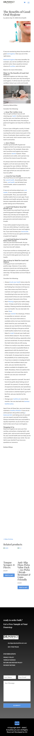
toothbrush (16, 399)
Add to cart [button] (9, 575)
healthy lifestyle (15, 410)
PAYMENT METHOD (9, 665)
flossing (10, 301)
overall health (10, 180)
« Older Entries (8, 539)
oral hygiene (11, 54)
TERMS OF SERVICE (9, 660)
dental (14, 153)
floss (10, 311)
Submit (17, 705)
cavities (12, 66)
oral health (11, 182)
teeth (14, 116)
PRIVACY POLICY (8, 657)
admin (7, 18)
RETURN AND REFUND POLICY (12, 662)
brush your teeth (15, 282)
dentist (13, 314)
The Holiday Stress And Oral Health (15, 457)
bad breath (24, 231)
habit (12, 333)
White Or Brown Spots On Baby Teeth (16, 482)
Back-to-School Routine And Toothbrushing (15, 515)
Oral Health (22, 18)
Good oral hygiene (9, 59)
